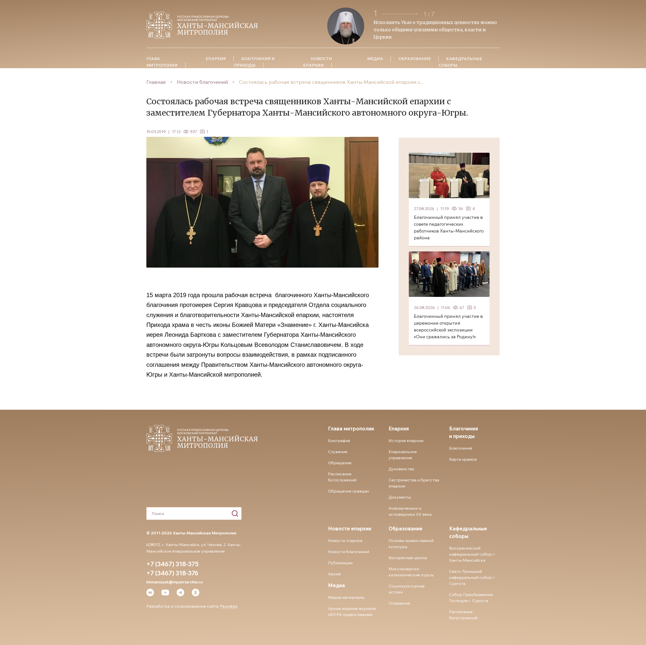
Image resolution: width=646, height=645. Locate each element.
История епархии (406, 440)
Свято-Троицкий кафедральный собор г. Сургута (472, 577)
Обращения (339, 462)
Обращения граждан (348, 491)
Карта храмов (463, 459)
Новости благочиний (202, 82)
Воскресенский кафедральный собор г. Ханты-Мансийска (472, 554)
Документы (400, 497)
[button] (400, 14)
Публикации (340, 562)
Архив (334, 573)
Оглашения (399, 603)
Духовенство (401, 468)
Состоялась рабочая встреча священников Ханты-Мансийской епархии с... (331, 82)
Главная (156, 82)
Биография (339, 440)
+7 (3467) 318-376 (172, 573)
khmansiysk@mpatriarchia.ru (174, 581)
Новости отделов (345, 540)
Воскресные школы (408, 557)
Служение (337, 451)
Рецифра (228, 606)
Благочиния (460, 448)
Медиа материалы (346, 597)
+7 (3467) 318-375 (172, 564)
